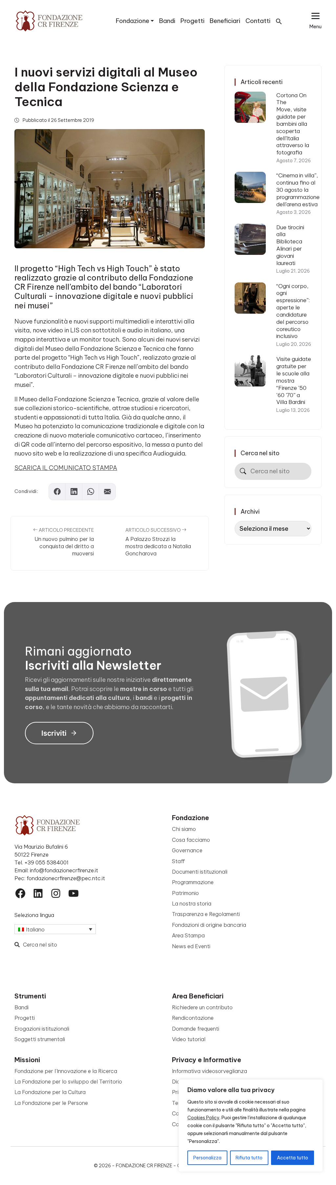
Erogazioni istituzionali (41, 1028)
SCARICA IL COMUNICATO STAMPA (65, 468)
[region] (250, 1125)
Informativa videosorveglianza (209, 1071)
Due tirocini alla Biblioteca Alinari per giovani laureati (290, 245)
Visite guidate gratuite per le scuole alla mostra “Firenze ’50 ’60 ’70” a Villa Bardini (293, 380)
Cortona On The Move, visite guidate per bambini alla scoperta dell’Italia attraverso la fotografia (292, 124)
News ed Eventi (191, 946)
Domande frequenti (195, 1028)
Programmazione (193, 882)
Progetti (192, 21)
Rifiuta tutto (249, 1158)
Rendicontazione (193, 1018)
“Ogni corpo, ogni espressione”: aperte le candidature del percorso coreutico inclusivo (293, 311)
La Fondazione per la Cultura (50, 1092)
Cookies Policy (203, 1118)
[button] (279, 21)
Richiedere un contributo (202, 1007)
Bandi (167, 21)
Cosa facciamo (191, 840)
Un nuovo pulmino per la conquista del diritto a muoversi (64, 546)
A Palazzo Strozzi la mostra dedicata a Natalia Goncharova (158, 546)
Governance (187, 850)
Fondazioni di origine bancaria (209, 925)
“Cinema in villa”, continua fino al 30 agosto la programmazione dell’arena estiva (298, 189)
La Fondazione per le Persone (51, 1103)
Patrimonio (185, 893)
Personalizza (207, 1158)
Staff (178, 861)
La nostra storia (191, 903)
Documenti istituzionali (199, 871)
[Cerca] (243, 471)
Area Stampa (188, 935)
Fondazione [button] (132, 21)
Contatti (257, 21)
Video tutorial (188, 1039)
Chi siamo (184, 829)
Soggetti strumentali (39, 1039)
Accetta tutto (292, 1158)
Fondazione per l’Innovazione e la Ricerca (65, 1071)
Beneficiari (225, 21)
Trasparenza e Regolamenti (206, 914)
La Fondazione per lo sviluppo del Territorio (68, 1081)
